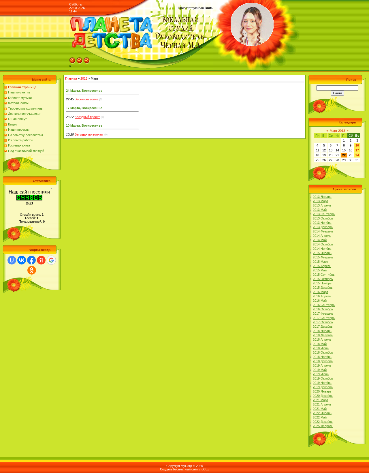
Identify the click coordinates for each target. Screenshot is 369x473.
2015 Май (320, 270)
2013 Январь (322, 196)
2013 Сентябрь (324, 214)
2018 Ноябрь (322, 356)
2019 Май (320, 369)
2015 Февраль (323, 257)
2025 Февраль (323, 426)
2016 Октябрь (323, 309)
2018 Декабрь (323, 361)
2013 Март (320, 201)
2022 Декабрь (323, 421)
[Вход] (87, 62)
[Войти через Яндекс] (41, 260)
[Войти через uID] (11, 260)
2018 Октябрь (323, 352)
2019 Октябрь (323, 378)
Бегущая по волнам (89, 134)
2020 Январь (322, 391)
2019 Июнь (321, 374)
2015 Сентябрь (324, 274)
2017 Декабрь (323, 326)
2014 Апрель (322, 235)
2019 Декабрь (323, 387)
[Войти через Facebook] (31, 260)
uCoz (205, 469)
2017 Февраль (323, 313)
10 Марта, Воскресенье (84, 125)
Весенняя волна (86, 99)
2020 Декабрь (323, 395)
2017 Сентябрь (324, 318)
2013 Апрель (322, 205)
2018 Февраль (323, 335)
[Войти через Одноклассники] (31, 270)
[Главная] (72, 62)
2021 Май (320, 408)
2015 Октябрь (323, 279)
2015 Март (320, 261)
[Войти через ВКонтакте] (21, 260)
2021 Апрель (322, 404)
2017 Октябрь (323, 322)
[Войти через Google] (51, 260)
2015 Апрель (322, 266)
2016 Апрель (322, 296)
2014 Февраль (323, 231)
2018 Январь (322, 331)
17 (357, 150)
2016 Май (320, 300)
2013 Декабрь (323, 227)
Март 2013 (337, 130)
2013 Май (320, 209)
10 (357, 145)
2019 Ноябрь (322, 382)
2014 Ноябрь (322, 248)
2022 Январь (322, 413)
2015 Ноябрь (322, 283)
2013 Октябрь (323, 218)
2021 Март (320, 400)
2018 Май (320, 344)
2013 (83, 78)
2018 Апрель (322, 339)
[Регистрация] (79, 62)
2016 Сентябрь (324, 305)
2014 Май (320, 240)
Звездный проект (87, 117)
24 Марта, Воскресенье (84, 90)
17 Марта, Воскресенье (84, 108)
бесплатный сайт (185, 469)
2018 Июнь (321, 348)
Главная (71, 78)
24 (357, 155)
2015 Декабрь (323, 287)
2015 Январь (322, 253)
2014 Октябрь (323, 244)
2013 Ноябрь (322, 222)
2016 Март (320, 292)
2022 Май (320, 417)
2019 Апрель (322, 365)
